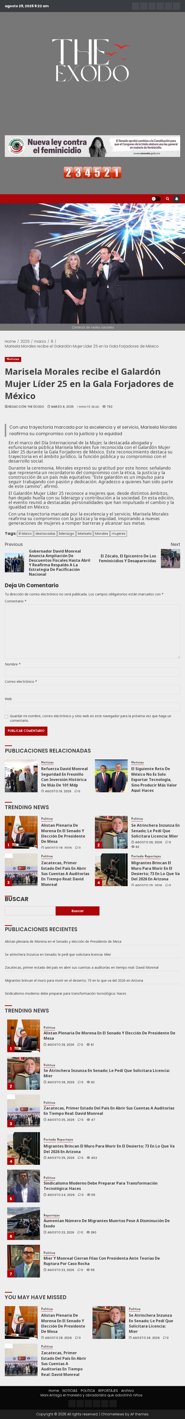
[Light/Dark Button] (156, 198)
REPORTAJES (108, 1390)
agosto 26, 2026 (148, 842)
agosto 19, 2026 (58, 791)
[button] (168, 198)
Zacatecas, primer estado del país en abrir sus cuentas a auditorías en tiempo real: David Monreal (65, 873)
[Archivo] (168, 6)
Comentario (15, 601)
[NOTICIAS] (143, 6)
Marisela (85, 533)
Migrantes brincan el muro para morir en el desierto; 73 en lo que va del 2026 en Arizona (155, 871)
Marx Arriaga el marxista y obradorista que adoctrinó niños (91, 1395)
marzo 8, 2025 (62, 407)
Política (47, 819)
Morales (101, 533)
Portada (137, 856)
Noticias (13, 359)
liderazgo (66, 533)
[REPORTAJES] (160, 6)
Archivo (127, 1390)
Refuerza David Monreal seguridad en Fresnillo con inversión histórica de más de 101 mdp (64, 776)
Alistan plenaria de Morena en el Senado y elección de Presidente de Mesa (63, 833)
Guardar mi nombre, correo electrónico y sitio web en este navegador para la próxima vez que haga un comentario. (90, 718)
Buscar (16, 898)
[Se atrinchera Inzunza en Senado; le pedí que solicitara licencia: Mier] (111, 832)
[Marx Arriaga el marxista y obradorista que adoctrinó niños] (176, 6)
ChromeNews (112, 1414)
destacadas (45, 533)
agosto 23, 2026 (60, 1232)
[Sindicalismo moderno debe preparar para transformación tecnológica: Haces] (23, 1186)
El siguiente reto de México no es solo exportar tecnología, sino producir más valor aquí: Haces (154, 779)
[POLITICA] (152, 6)
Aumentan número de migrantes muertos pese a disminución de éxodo (107, 1223)
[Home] (135, 6)
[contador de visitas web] (92, 172)
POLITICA (88, 1390)
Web (8, 699)
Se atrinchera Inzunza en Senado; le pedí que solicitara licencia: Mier (155, 831)
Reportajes (153, 856)
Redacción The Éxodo (26, 407)
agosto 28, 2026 (58, 848)
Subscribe (176, 198)
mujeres (119, 533)
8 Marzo (25, 533)
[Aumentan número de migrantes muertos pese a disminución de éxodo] (23, 1223)
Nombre (13, 664)
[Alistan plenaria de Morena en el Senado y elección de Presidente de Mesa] (21, 832)
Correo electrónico (21, 681)
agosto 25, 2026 (148, 885)
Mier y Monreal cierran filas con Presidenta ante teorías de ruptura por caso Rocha (102, 1261)
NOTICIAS (69, 1390)
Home (54, 1390)
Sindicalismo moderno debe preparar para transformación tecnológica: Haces (65, 993)
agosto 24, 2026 (61, 1195)
